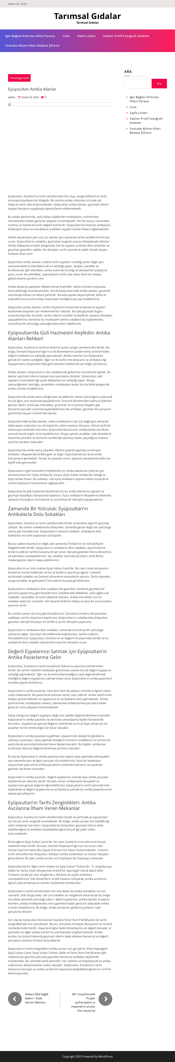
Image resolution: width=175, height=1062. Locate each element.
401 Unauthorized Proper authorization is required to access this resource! (83, 1002)
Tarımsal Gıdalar (87, 15)
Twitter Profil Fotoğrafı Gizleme (126, 36)
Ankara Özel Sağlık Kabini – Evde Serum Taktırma (36, 998)
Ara (128, 71)
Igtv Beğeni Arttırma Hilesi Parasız (30, 36)
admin (11, 97)
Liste (66, 36)
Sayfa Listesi (86, 36)
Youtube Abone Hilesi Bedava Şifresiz (32, 45)
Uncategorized (19, 78)
